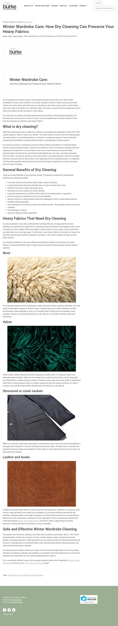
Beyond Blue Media (15, 602)
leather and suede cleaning (28, 521)
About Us (28, 6)
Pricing (55, 6)
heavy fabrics (23, 575)
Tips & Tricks (28, 22)
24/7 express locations (34, 563)
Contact (82, 6)
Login (98, 3)
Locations (73, 6)
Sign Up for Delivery (104, 8)
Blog (10, 36)
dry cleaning (13, 575)
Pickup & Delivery (42, 6)
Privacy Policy (8, 614)
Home (5, 36)
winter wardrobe (36, 575)
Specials (63, 6)
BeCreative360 (16, 600)
